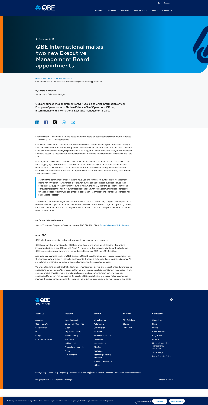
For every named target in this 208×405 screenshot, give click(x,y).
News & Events (49, 78)
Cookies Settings (143, 401)
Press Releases (64, 78)
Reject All (159, 401)
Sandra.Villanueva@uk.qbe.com (114, 225)
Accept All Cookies (177, 401)
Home (38, 78)
